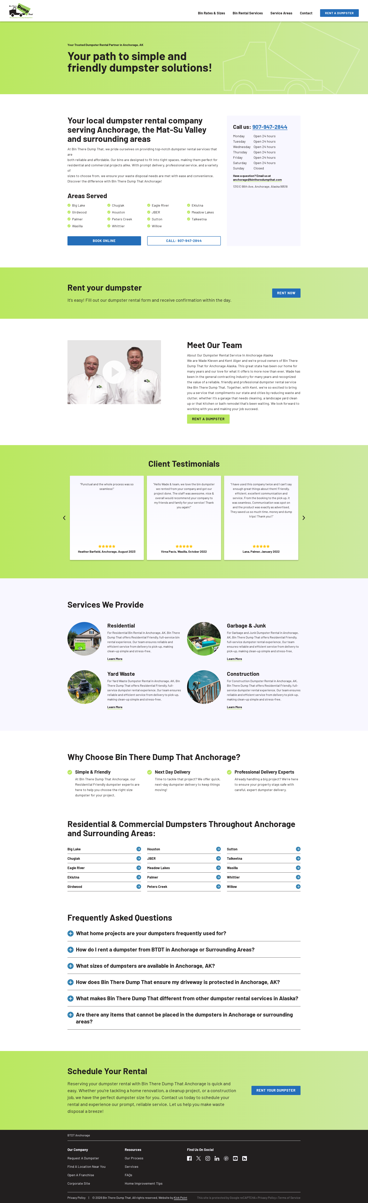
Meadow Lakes (158, 868)
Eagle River (76, 868)
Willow (232, 886)
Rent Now (286, 293)
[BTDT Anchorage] (21, 10)
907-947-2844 (270, 126)
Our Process (134, 1158)
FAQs (128, 1175)
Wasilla (232, 868)
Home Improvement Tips (144, 1183)
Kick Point (180, 1197)
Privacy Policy (76, 1197)
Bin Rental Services (248, 13)
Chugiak (73, 858)
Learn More (114, 658)
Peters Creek (157, 886)
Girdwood (74, 886)
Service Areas (281, 13)
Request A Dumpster (83, 1158)
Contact (306, 13)
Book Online (104, 241)
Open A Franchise (80, 1175)
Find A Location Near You (86, 1166)
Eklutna (73, 877)
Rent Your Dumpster (276, 1090)
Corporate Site (78, 1183)
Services (131, 1166)
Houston (153, 849)
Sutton (232, 849)
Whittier (233, 877)
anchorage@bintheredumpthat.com (257, 179)
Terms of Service (289, 1197)
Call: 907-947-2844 (184, 241)
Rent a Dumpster (339, 13)
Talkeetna (234, 858)
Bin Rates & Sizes (211, 13)
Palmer (152, 877)
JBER (151, 858)
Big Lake (74, 849)
